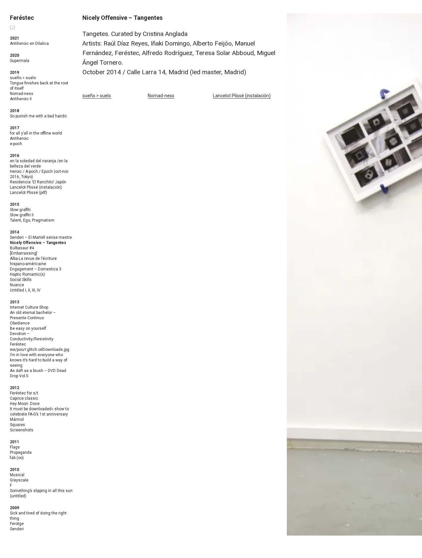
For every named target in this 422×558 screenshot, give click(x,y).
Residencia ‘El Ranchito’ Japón (38, 182)
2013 (14, 302)
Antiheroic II (21, 99)
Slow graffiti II (22, 215)
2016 (14, 155)
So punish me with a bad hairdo (38, 116)
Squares (17, 424)
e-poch (16, 143)
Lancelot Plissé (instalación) (36, 187)
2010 (14, 469)
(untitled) (18, 496)
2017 (14, 128)
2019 (14, 72)
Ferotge (17, 523)
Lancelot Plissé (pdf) (28, 192)
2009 (14, 508)
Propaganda (21, 452)
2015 (14, 204)
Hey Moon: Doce (25, 403)
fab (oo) (17, 457)
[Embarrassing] (23, 253)
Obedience (20, 323)
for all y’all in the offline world (36, 133)
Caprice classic (24, 398)
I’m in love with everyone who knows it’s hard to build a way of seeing (38, 360)
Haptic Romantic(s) (27, 274)
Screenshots (21, 430)
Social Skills (21, 279)
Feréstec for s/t (24, 393)
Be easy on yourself (28, 328)
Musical (17, 475)
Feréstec (22, 17)
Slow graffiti (20, 209)
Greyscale (19, 480)
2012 (14, 388)
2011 (14, 442)
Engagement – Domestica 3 (35, 269)
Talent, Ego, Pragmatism (32, 220)
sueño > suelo (23, 78)
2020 (14, 55)
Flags (15, 447)
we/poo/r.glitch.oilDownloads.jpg (39, 349)
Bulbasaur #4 (22, 248)
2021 (14, 38)
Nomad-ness (21, 93)
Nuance (17, 285)
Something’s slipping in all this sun (41, 490)
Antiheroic (19, 138)
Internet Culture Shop (29, 307)
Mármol (17, 419)
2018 (14, 110)
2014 (14, 232)
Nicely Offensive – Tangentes (38, 242)
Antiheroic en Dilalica (29, 43)
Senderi (17, 529)
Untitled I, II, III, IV (25, 290)
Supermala (19, 60)
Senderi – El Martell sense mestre (41, 237)
